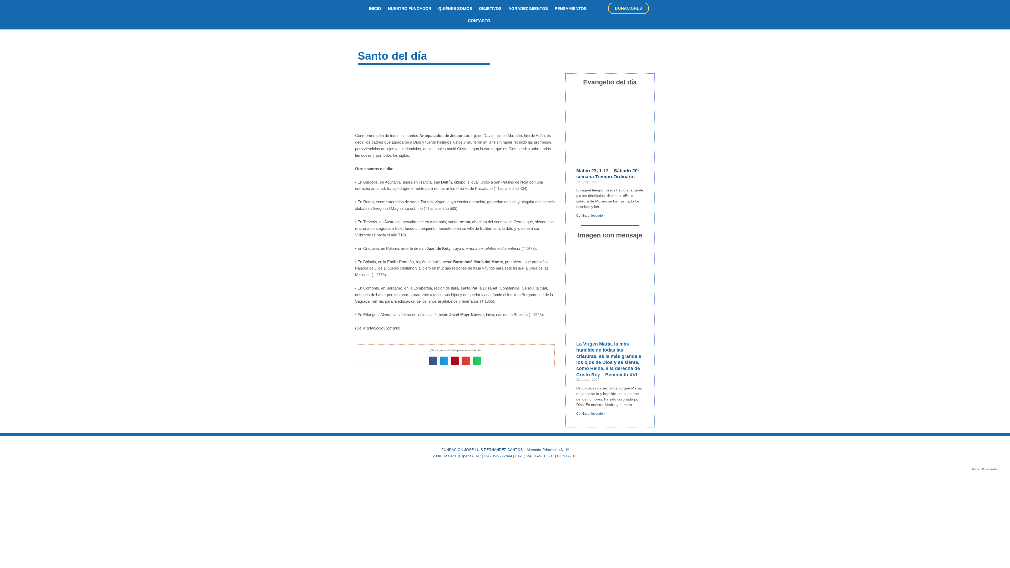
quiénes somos (455, 8)
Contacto (479, 20)
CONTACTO (567, 456)
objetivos (490, 8)
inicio (375, 8)
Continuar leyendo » (590, 215)
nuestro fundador (409, 8)
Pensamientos (571, 8)
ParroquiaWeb (990, 469)
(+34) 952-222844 (497, 456)
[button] (433, 361)
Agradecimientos (528, 8)
